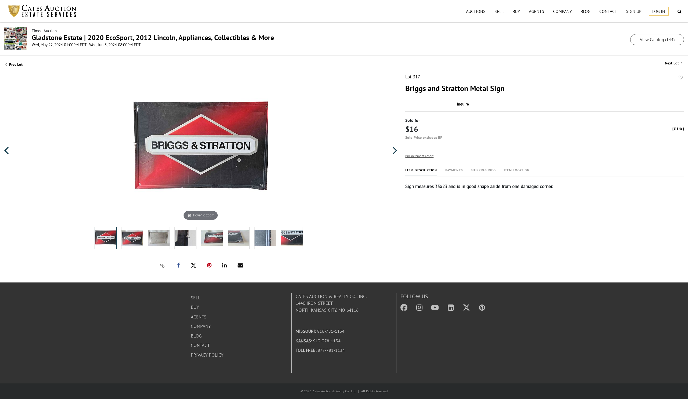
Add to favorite (681, 78)
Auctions (476, 11)
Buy (516, 11)
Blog (585, 11)
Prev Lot (15, 64)
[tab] (421, 172)
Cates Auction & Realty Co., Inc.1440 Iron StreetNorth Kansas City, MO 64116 (331, 303)
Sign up (634, 11)
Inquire (463, 104)
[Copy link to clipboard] (162, 265)
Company (562, 11)
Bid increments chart (419, 156)
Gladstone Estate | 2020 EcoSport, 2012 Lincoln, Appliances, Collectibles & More (153, 37)
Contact (608, 11)
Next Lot (672, 63)
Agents (536, 11)
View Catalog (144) (657, 39)
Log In (658, 11)
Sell (499, 11)
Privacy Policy (207, 355)
